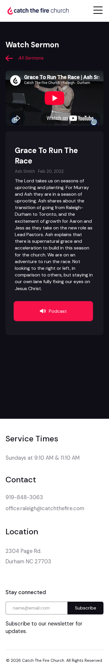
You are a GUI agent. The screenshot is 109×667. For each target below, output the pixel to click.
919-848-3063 (24, 497)
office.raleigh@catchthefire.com (45, 508)
